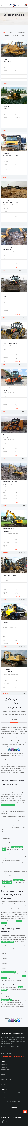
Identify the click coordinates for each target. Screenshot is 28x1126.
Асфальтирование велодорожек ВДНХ (11, 1092)
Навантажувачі (21, 32)
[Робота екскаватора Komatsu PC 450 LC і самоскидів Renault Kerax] (24, 693)
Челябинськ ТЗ (18, 79)
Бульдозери (15, 35)
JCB (16, 267)
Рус (23, 1)
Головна (6, 18)
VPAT (16, 120)
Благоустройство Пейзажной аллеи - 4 (11, 1101)
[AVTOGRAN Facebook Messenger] (18, 749)
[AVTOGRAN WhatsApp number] (15, 749)
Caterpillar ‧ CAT (6, 1064)
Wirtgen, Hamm (6, 1069)
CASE (3, 1074)
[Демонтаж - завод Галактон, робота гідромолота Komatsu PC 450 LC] (23, 505)
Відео (24, 224)
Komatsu (17, 502)
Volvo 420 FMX (18, 643)
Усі (4, 32)
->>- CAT (4, 1084)
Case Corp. (17, 455)
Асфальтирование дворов (9, 1097)
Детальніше (22, 83)
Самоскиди (6, 35)
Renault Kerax (18, 173)
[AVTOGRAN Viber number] (12, 749)
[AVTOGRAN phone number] (9, 749)
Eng (26, 1)
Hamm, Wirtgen (18, 408)
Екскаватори (11, 32)
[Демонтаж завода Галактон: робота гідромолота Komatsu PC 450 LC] (24, 505)
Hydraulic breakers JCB (8, 1079)
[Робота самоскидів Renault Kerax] (24, 177)
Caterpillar (17, 126)
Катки (23, 35)
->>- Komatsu (5, 1082)
